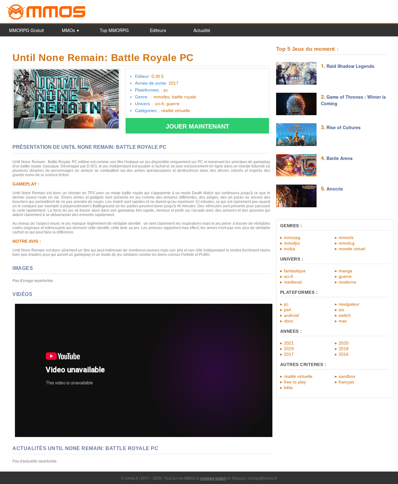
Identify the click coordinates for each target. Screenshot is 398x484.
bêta (288, 387)
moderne (347, 282)
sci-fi (288, 276)
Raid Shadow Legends (350, 66)
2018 (344, 348)
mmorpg (292, 237)
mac (343, 320)
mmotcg (346, 243)
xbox (288, 320)
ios (341, 309)
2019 (289, 348)
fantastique (295, 270)
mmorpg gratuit (213, 478)
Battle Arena (339, 158)
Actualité (201, 30)
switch (345, 315)
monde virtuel (352, 248)
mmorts (346, 237)
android (291, 315)
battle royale (184, 96)
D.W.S (157, 76)
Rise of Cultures (343, 127)
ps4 (287, 309)
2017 (289, 354)
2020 (344, 343)
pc (286, 304)
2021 (289, 343)
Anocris (334, 189)
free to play (295, 381)
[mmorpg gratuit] (46, 18)
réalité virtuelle (298, 376)
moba (289, 248)
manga (345, 270)
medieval (293, 282)
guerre (345, 276)
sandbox (347, 376)
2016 (344, 354)
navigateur (349, 304)
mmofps (292, 243)
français (346, 381)
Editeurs (158, 30)
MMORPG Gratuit (26, 30)
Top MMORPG (114, 30)
